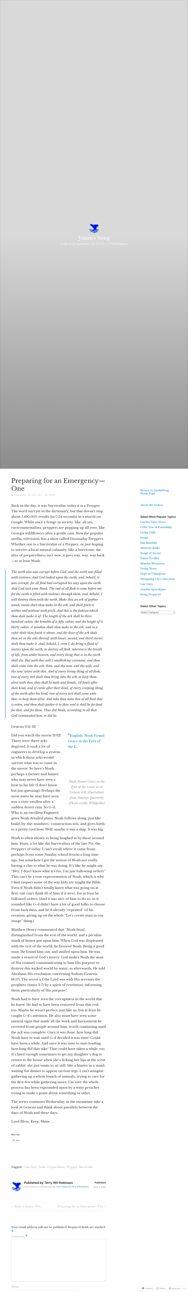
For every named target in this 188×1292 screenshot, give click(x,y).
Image (144, 537)
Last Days (30, 1167)
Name (15, 1286)
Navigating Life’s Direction (157, 579)
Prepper (72, 1167)
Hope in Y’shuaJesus (153, 573)
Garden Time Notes (153, 522)
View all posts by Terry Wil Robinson (72, 1186)
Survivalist (86, 1167)
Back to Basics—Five (26, 1207)
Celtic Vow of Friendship (156, 527)
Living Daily (148, 532)
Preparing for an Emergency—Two (80, 1207)
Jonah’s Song (94, 238)
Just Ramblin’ (148, 542)
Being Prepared (150, 594)
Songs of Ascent (150, 553)
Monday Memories (152, 563)
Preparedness (19, 495)
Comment (19, 1236)
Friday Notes (148, 568)
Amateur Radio (150, 547)
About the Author (151, 505)
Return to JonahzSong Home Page (154, 492)
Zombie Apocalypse (153, 589)
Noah (41, 1167)
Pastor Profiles (149, 558)
